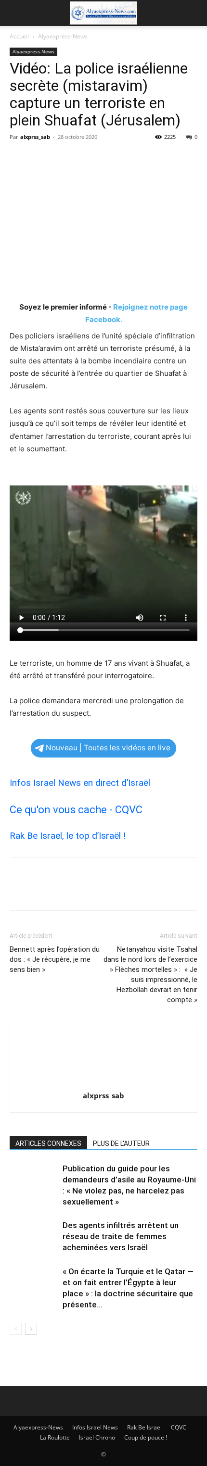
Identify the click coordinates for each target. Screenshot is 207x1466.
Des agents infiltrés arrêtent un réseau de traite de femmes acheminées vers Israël (121, 1236)
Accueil (19, 36)
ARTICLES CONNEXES (48, 1143)
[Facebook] (19, 158)
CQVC (178, 1427)
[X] (41, 158)
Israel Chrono (97, 1437)
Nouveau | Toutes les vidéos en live (108, 747)
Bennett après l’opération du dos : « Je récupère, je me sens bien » (55, 959)
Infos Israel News (95, 1427)
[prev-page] (16, 1329)
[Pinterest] (63, 158)
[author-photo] (103, 1082)
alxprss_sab (35, 136)
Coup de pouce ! (145, 1437)
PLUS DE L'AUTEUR (121, 1143)
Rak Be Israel (144, 1427)
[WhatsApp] (85, 158)
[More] (108, 158)
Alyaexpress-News (63, 36)
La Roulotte (55, 1437)
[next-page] (31, 1329)
